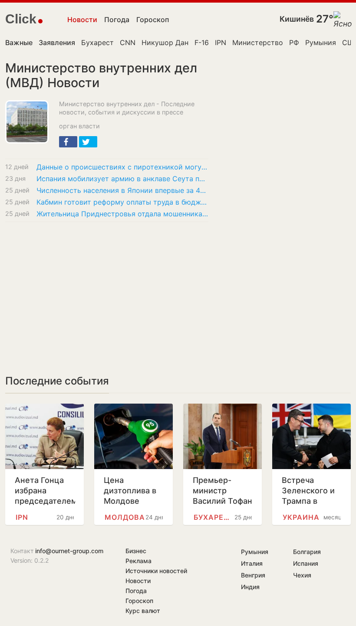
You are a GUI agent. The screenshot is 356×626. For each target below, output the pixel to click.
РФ (294, 42)
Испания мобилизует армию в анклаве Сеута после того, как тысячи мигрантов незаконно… (122, 178)
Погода (116, 19)
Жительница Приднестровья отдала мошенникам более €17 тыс (122, 213)
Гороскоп (152, 19)
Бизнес (135, 550)
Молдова (125, 517)
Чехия (302, 575)
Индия (250, 586)
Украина (301, 517)
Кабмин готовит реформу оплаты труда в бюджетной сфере (122, 202)
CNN (127, 42)
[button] (68, 141)
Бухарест (97, 42)
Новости (82, 19)
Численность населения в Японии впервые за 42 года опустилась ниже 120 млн (122, 190)
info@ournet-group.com (69, 550)
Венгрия (253, 575)
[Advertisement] (106, 293)
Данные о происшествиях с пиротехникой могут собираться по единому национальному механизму (122, 167)
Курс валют (142, 610)
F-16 (201, 42)
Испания (305, 563)
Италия (252, 563)
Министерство (257, 42)
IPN (220, 42)
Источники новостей (156, 570)
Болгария (307, 551)
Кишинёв (297, 18)
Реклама (138, 560)
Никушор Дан (165, 42)
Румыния (320, 42)
